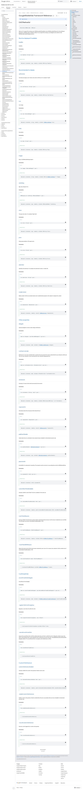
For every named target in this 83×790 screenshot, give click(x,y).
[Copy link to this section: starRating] (25, 183)
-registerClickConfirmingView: (26, 605)
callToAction (22, 74)
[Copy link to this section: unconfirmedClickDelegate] (34, 578)
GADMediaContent (43, 313)
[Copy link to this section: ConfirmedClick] (29, 574)
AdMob (8, 1)
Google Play (63, 776)
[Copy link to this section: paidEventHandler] (29, 434)
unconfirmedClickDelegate (26, 578)
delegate (21, 324)
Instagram (40, 769)
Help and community (31, 1)
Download (14, 7)
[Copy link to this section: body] (22, 128)
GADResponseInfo (43, 428)
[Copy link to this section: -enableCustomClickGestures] (35, 694)
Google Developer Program (21, 765)
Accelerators (19, 771)
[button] (7, 16)
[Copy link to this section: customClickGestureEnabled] (34, 667)
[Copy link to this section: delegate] (24, 324)
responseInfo (22, 407)
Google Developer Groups (21, 767)
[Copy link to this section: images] (24, 156)
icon (20, 101)
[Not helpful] (66, 13)
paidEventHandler (23, 434)
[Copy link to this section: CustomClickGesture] (33, 663)
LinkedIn (40, 771)
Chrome (62, 767)
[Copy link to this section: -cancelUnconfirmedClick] (33, 632)
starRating (21, 183)
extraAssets (22, 379)
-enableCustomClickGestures (26, 694)
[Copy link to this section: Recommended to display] (35, 70)
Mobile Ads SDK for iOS (7, 5)
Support (25, 7)
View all (62, 778)
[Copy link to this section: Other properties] (30, 320)
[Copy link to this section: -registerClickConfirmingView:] (35, 605)
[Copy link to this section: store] (23, 210)
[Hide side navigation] (13, 788)
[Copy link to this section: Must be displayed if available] (38, 38)
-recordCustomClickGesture (26, 722)
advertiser (21, 265)
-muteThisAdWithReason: (25, 544)
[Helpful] (64, 13)
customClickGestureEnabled (26, 667)
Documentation (17, 1)
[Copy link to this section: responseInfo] (27, 407)
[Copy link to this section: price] (22, 237)
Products (23, 12)
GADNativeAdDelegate (44, 345)
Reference (8, 7)
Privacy (21, 787)
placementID (22, 461)
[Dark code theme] (66, 25)
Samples (23, 1)
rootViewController (24, 351)
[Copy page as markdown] (57, 16)
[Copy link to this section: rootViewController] (30, 351)
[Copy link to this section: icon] (22, 101)
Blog (39, 765)
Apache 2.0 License (20, 756)
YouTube (40, 774)
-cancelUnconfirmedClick (25, 632)
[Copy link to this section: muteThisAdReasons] (30, 516)
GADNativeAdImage (47, 122)
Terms (18, 787)
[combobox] (63, 1)
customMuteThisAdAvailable (26, 489)
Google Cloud (63, 774)
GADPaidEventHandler (35, 446)
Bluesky (40, 767)
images (21, 156)
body (20, 128)
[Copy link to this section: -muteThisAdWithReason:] (33, 545)
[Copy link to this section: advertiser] (25, 265)
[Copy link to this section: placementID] (26, 461)
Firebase (62, 769)
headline (21, 42)
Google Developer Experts (21, 769)
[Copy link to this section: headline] (24, 42)
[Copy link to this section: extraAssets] (26, 380)
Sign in (80, 1)
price (20, 237)
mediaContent (22, 292)
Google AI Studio (64, 771)
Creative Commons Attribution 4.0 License (47, 755)
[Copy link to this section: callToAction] (26, 74)
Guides (2, 7)
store (20, 210)
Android (62, 765)
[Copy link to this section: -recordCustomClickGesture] (34, 723)
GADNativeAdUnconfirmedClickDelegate (48, 598)
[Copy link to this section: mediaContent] (27, 292)
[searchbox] (7, 11)
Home (20, 12)
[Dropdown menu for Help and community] (36, 1)
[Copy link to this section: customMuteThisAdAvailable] (34, 489)
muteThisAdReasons (24, 516)
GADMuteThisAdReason (48, 538)
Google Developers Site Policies (35, 756)
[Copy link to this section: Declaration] (25, 49)
